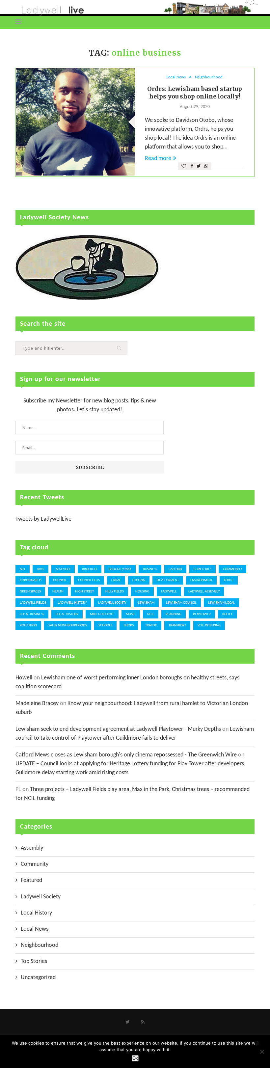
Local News (176, 77)
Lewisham (146, 603)
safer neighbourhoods (67, 625)
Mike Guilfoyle (102, 614)
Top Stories (34, 961)
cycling (138, 580)
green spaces (30, 591)
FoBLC (228, 580)
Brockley (89, 569)
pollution (28, 625)
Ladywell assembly (204, 591)
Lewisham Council (181, 603)
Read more (158, 158)
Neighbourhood (209, 77)
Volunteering (209, 625)
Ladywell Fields (33, 603)
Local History (67, 614)
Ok (135, 1058)
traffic (151, 625)
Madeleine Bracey (37, 703)
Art (22, 569)
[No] (261, 1051)
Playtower (202, 614)
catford (175, 569)
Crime (116, 580)
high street (84, 591)
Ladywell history (72, 603)
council (60, 580)
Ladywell (169, 591)
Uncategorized (38, 977)
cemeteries (202, 569)
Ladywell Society (112, 603)
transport (177, 625)
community (232, 569)
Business (150, 569)
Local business (32, 614)
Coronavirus (30, 580)
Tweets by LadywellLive (43, 519)
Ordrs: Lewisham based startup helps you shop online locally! (194, 92)
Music (131, 614)
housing (142, 591)
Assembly (63, 569)
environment (201, 580)
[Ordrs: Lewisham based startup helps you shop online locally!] (75, 122)
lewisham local (221, 603)
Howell (23, 678)
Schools (105, 625)
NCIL (150, 614)
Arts (40, 569)
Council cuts (89, 580)
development (168, 580)
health (58, 591)
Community (34, 864)
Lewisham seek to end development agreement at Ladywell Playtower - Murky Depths (118, 729)
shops (129, 625)
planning (173, 614)
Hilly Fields (114, 591)
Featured (31, 880)
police (227, 614)
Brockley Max (120, 569)
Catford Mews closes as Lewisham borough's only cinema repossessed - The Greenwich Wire (126, 755)
